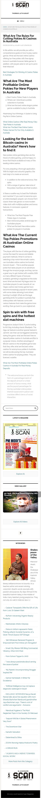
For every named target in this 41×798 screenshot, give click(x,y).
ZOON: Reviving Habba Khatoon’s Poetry (22, 743)
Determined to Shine (14, 737)
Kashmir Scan (20, 4)
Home (5, 27)
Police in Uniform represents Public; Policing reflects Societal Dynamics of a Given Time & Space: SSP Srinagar (18, 632)
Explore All (20, 474)
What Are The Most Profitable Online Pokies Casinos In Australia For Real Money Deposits (20, 365)
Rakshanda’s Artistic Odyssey (17, 624)
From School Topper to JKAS (17, 656)
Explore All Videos (20, 522)
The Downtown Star (13, 727)
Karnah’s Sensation (13, 732)
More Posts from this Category (20, 761)
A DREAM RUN (11, 748)
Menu (22, 21)
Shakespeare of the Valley (34, 554)
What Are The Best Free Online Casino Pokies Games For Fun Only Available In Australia (18, 130)
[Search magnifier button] (35, 408)
